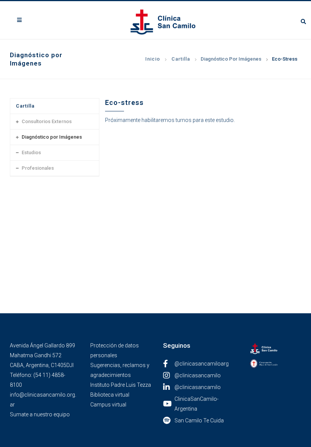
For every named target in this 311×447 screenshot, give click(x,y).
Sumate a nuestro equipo (40, 414)
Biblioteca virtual (109, 395)
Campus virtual (108, 405)
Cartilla (180, 59)
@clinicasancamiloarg (201, 364)
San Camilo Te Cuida (199, 420)
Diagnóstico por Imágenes (231, 59)
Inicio (152, 59)
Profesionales (38, 168)
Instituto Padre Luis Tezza (120, 385)
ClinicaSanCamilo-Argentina (196, 404)
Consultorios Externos (47, 121)
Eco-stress (284, 59)
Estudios (31, 152)
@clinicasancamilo (197, 375)
